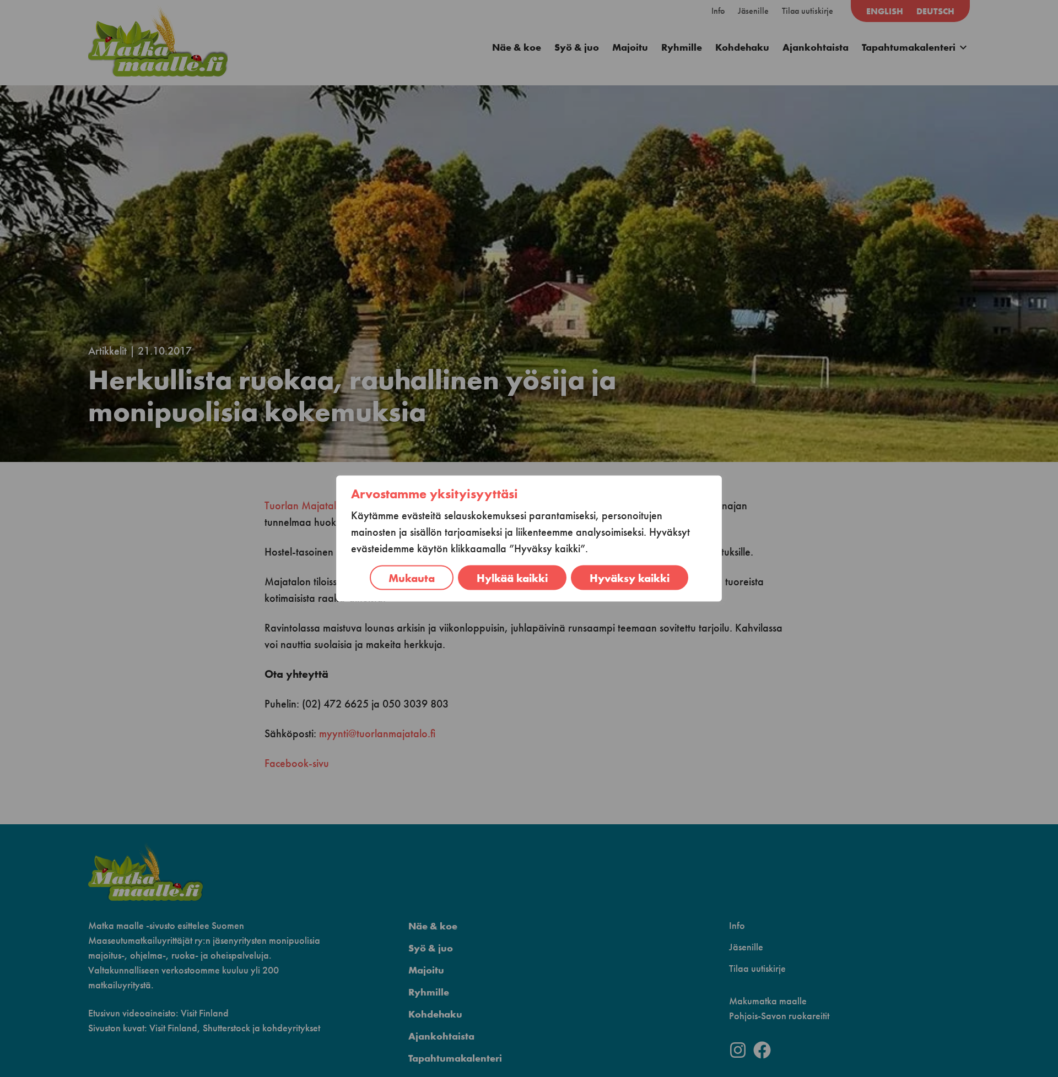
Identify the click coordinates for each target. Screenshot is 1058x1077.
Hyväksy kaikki (630, 578)
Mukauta (411, 578)
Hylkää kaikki (512, 578)
